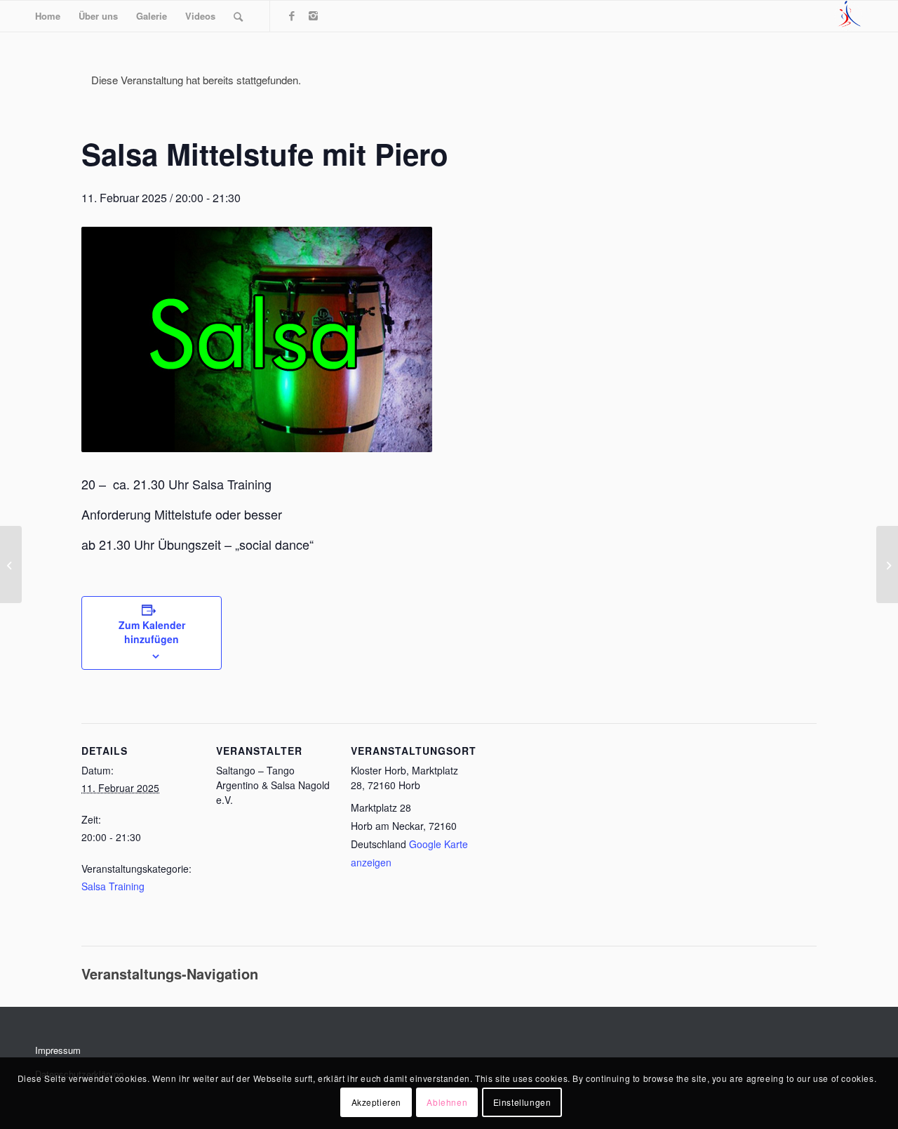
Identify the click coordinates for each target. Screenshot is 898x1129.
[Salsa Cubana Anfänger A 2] (11, 564)
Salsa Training (113, 886)
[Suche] (238, 16)
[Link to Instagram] (312, 15)
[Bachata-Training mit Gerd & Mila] (887, 564)
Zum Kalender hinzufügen (152, 632)
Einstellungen (522, 1102)
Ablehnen (447, 1102)
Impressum (58, 1050)
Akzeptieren (376, 1102)
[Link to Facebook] (291, 15)
